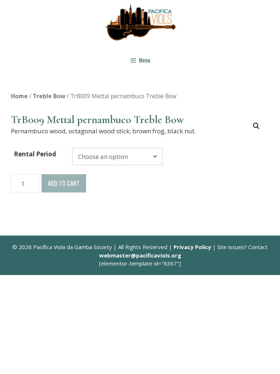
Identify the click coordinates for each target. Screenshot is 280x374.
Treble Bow (49, 96)
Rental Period (35, 154)
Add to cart (64, 183)
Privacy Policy (192, 247)
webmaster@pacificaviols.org (140, 255)
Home (19, 96)
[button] (256, 126)
